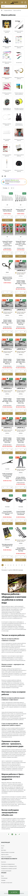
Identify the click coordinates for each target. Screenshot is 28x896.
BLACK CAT (7, 539)
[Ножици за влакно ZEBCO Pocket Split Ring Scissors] (7, 265)
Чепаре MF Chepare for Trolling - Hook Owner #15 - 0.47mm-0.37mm (20, 243)
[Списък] (5, 176)
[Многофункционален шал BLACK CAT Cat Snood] (7, 533)
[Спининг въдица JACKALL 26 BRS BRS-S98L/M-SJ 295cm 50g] (21, 383)
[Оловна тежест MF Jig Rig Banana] (21, 198)
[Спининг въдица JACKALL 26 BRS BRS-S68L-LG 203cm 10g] (7, 305)
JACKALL (21, 276)
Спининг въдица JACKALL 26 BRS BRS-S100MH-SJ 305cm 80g (7, 440)
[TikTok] (19, 834)
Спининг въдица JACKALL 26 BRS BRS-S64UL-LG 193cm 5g (21, 322)
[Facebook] (8, 834)
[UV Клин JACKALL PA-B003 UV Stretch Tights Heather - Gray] (21, 462)
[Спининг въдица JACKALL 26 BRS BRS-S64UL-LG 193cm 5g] (21, 305)
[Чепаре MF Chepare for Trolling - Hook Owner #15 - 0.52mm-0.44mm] (7, 229)
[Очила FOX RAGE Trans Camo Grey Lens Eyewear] (21, 500)
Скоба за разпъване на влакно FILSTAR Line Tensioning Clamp (7, 476)
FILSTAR (7, 469)
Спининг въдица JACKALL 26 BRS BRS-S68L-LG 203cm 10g (7, 322)
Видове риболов (8, 10)
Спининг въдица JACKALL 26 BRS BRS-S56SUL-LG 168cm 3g (7, 361)
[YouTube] (15, 834)
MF (7, 204)
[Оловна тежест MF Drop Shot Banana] (7, 198)
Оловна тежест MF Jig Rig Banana (21, 210)
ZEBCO (7, 272)
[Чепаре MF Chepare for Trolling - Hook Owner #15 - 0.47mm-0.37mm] (21, 229)
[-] (3, 217)
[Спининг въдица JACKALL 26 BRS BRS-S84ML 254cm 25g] (7, 383)
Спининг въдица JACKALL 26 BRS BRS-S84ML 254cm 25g (7, 401)
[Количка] (25, 2)
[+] (11, 217)
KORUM (20, 543)
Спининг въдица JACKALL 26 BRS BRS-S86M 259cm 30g (20, 361)
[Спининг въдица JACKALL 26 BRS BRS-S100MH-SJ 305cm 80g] (7, 423)
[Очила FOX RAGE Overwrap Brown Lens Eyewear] (7, 500)
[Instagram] (12, 834)
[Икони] (2, 176)
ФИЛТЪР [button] (14, 892)
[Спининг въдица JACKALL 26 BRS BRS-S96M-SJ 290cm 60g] (21, 423)
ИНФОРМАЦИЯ (5, 842)
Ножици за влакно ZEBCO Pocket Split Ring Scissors (7, 278)
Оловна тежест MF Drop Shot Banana (7, 210)
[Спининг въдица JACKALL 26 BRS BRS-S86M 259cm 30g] (21, 344)
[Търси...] (25, 6)
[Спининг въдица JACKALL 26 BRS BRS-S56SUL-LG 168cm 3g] (7, 344)
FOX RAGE (7, 506)
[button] (7, 220)
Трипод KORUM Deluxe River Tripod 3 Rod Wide (21, 549)
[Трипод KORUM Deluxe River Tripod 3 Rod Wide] (21, 533)
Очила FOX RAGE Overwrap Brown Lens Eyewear (7, 513)
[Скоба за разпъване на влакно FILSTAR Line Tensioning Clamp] (7, 462)
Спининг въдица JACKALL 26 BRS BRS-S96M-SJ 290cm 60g (21, 440)
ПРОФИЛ (3, 872)
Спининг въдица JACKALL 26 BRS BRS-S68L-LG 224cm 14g (20, 283)
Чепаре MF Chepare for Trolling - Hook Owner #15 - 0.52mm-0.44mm (7, 243)
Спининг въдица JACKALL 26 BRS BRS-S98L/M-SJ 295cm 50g (21, 401)
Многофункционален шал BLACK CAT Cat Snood (7, 546)
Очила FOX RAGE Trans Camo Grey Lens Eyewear (20, 513)
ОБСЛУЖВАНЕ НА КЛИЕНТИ (9, 858)
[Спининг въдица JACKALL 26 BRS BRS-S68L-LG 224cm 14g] (21, 265)
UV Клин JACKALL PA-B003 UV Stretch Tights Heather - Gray (20, 479)
